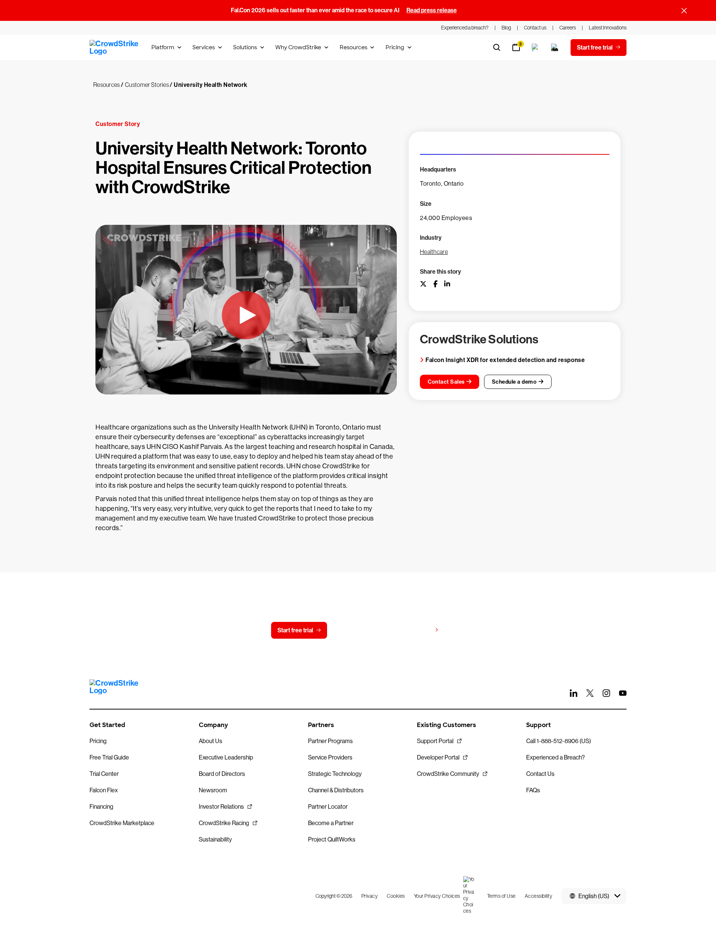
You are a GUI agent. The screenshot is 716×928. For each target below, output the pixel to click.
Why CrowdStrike (298, 47)
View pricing (415, 629)
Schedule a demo (514, 381)
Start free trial (295, 630)
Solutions (245, 47)
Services (203, 47)
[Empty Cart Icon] (555, 47)
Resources (353, 47)
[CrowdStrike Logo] (114, 47)
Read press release (431, 10)
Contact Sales (446, 381)
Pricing (395, 47)
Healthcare (434, 251)
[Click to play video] (246, 315)
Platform (162, 47)
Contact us (356, 630)
